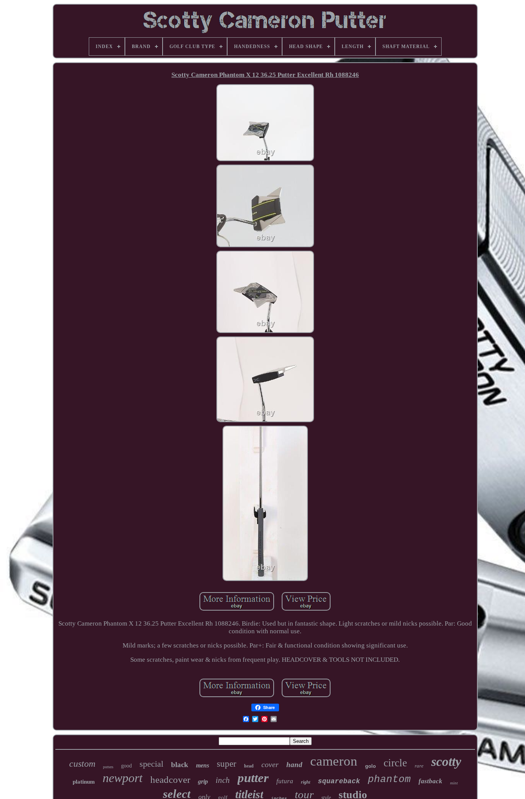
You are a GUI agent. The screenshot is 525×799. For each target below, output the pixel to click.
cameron (333, 761)
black (179, 765)
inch (223, 780)
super (226, 764)
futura (284, 781)
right (305, 782)
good (126, 766)
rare (419, 766)
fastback (430, 781)
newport (123, 778)
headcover (170, 779)
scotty (446, 761)
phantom (389, 779)
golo (370, 766)
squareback (339, 781)
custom (82, 764)
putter (253, 778)
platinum (84, 782)
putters (108, 767)
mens (202, 765)
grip (203, 781)
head (249, 766)
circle (395, 763)
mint (454, 783)
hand (294, 765)
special (151, 764)
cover (270, 764)
